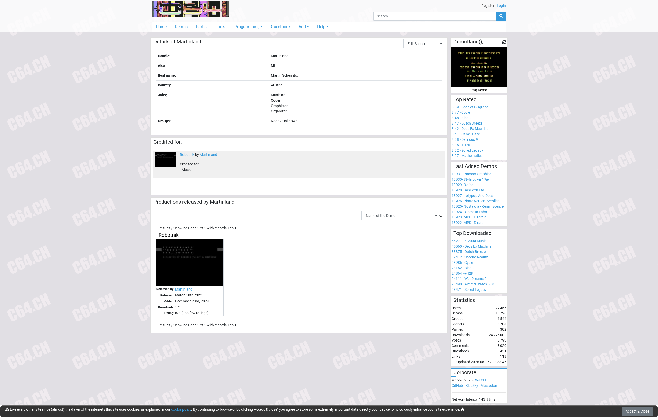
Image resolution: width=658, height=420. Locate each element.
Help (321, 26)
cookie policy (181, 409)
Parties (202, 26)
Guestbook (280, 26)
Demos (181, 26)
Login (501, 6)
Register (488, 6)
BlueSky (471, 385)
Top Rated (465, 99)
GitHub (457, 385)
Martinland (208, 155)
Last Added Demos (475, 166)
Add (302, 26)
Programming (247, 26)
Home (161, 26)
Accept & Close (637, 411)
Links (221, 26)
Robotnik (187, 155)
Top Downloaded (472, 233)
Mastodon (489, 385)
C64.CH (479, 380)
